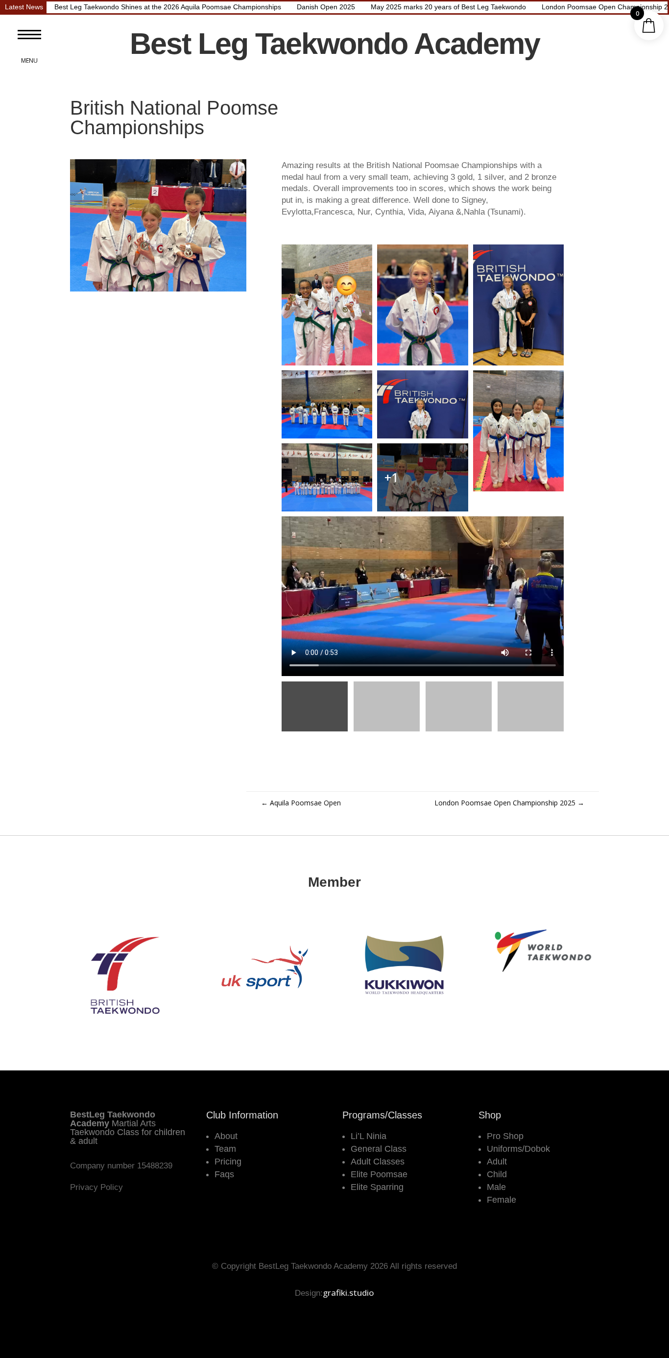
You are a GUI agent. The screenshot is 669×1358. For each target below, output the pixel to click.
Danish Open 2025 (326, 7)
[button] (29, 34)
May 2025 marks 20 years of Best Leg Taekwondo (448, 7)
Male (496, 1187)
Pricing (228, 1161)
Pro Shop (505, 1136)
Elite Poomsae (379, 1174)
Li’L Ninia (368, 1136)
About (226, 1136)
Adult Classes (378, 1161)
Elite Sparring (377, 1187)
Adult (497, 1161)
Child (497, 1174)
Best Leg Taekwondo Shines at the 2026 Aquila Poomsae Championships (167, 7)
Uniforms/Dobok (518, 1149)
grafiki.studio (348, 1292)
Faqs (224, 1174)
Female (501, 1200)
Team (225, 1149)
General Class (378, 1149)
